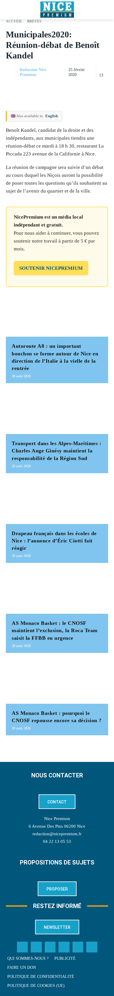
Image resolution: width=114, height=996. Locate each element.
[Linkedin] (102, 87)
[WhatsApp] (89, 87)
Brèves (34, 21)
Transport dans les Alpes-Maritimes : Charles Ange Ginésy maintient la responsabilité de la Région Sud (56, 450)
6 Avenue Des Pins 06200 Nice (57, 826)
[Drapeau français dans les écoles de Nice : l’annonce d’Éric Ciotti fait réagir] (57, 501)
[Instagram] (50, 947)
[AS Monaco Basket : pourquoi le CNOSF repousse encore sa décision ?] (57, 681)
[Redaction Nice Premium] (12, 72)
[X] (75, 87)
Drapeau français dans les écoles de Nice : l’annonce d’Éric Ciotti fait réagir (54, 540)
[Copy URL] (48, 87)
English (51, 116)
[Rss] (91, 947)
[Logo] (57, 9)
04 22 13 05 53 (57, 841)
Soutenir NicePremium (51, 268)
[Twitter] (36, 947)
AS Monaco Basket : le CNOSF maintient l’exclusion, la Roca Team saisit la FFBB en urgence (55, 630)
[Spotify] (78, 947)
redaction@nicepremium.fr (57, 833)
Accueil (14, 21)
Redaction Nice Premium (33, 72)
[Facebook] (62, 87)
